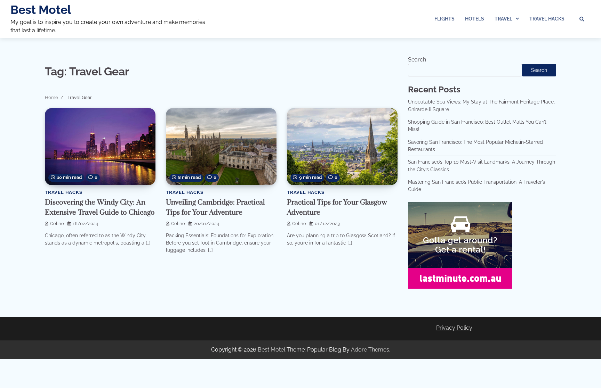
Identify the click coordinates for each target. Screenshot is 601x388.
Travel (503, 19)
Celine (57, 223)
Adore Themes (370, 349)
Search (417, 59)
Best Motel (40, 10)
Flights (444, 19)
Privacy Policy (454, 327)
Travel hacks (546, 19)
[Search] (582, 19)
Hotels (474, 19)
